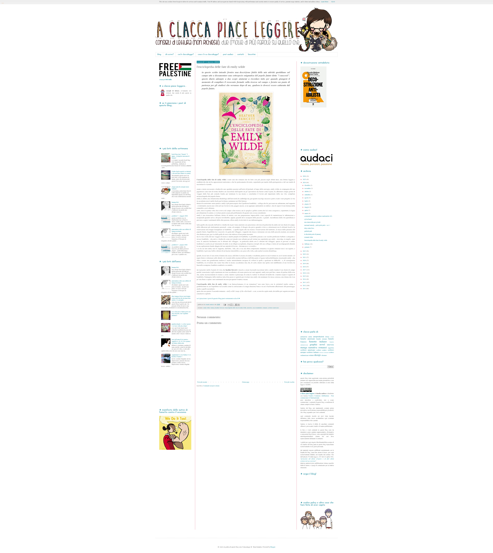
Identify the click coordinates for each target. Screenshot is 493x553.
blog (159, 54)
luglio (306, 201)
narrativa (249, 308)
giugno (307, 204)
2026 (304, 176)
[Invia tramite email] (229, 304)
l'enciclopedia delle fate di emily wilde (235, 308)
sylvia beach (308, 219)
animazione (303, 337)
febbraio (307, 244)
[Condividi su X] (234, 304)
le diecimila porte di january (312, 234)
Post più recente (202, 382)
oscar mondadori (257, 308)
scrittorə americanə (273, 308)
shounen (324, 355)
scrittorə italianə (313, 352)
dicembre (307, 185)
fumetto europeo (321, 339)
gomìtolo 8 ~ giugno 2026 (179, 245)
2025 (304, 179)
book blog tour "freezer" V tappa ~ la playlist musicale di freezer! (180, 156)
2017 (304, 270)
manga (303, 347)
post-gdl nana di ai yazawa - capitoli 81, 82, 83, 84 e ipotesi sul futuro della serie (181, 341)
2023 (304, 251)
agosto (307, 198)
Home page (245, 382)
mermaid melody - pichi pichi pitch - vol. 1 (317, 225)
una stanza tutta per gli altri (312, 222)
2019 (304, 263)
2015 (304, 276)
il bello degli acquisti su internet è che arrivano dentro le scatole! (181, 172)
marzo (307, 213)
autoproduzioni (318, 336)
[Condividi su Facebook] (236, 304)
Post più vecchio (289, 382)
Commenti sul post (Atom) (211, 386)
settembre (308, 195)
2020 (304, 260)
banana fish (175, 202)
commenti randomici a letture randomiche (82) (318, 216)
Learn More (324, 2)
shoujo (317, 355)
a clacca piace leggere (307, 393)
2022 (304, 254)
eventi (332, 337)
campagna (165, 79)
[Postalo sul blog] (231, 304)
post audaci (228, 54)
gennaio (307, 247)
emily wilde (206, 308)
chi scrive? (169, 54)
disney (327, 337)
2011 (304, 288)
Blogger (272, 547)
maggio (307, 207)
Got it (333, 2)
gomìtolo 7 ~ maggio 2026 (180, 216)
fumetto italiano (318, 341)
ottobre (307, 191)
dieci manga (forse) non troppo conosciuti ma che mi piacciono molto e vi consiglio (181, 298)
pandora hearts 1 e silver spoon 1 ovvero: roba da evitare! (181, 325)
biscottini (251, 54)
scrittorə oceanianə (324, 352)
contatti (240, 54)
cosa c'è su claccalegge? (208, 54)
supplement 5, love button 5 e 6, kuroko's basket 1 (181, 356)
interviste (330, 344)
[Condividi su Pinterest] (238, 304)
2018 (304, 267)
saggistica (331, 348)
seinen (311, 355)
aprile (306, 210)
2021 (304, 257)
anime (310, 337)
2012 (304, 285)
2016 (304, 273)
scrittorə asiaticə (321, 350)
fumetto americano (307, 339)
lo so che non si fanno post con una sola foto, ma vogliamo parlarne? (181, 313)
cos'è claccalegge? (186, 54)
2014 (304, 279)
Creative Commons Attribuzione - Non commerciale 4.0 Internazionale (317, 397)
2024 (304, 182)
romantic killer (308, 237)
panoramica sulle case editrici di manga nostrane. (181, 230)
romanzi (265, 308)
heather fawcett (219, 308)
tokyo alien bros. (309, 228)
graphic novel (317, 344)
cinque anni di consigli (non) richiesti (180, 188)
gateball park (308, 231)
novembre (308, 188)
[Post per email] (224, 304)
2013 (304, 282)
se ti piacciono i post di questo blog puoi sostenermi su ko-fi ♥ (218, 298)
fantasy (212, 308)
